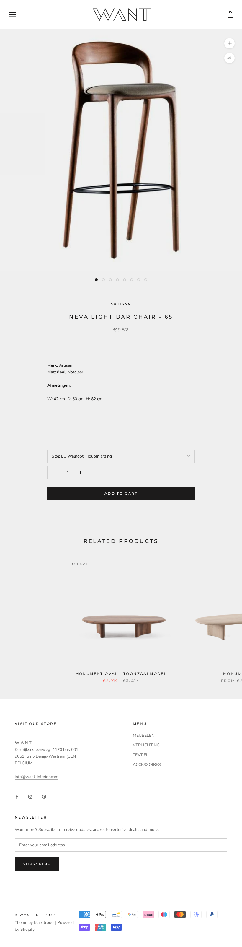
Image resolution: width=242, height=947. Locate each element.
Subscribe (37, 864)
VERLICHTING (146, 745)
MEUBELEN (143, 735)
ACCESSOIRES (147, 764)
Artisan (121, 304)
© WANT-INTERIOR (35, 915)
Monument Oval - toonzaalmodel (121, 673)
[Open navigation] (12, 14)
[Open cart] (230, 14)
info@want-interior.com (36, 777)
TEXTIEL (140, 755)
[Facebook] (17, 796)
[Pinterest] (44, 796)
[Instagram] (30, 796)
